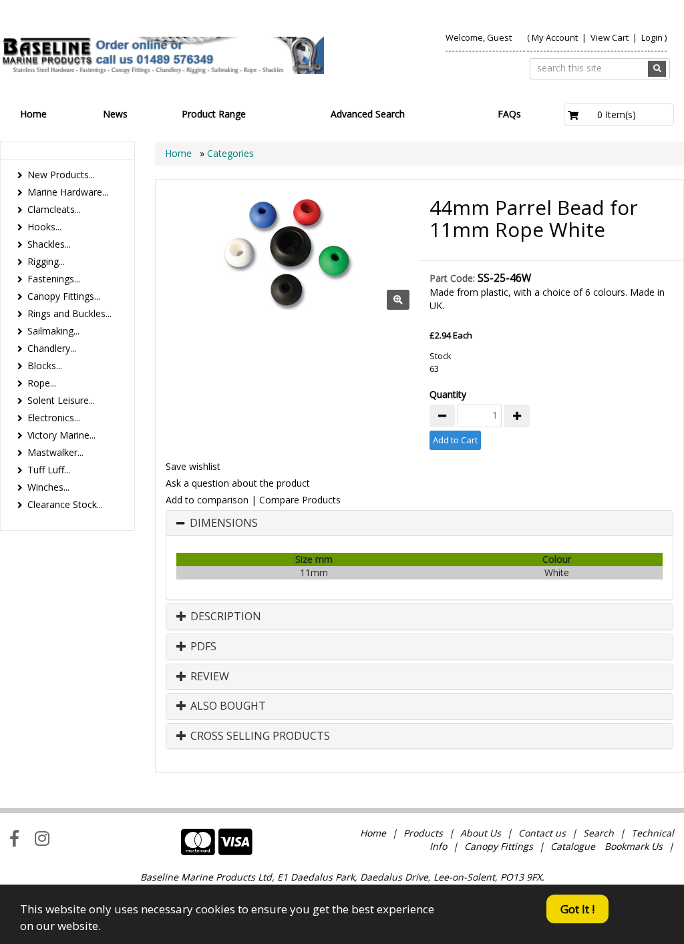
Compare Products (300, 499)
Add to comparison (207, 499)
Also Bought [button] (227, 706)
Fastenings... (53, 278)
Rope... (41, 383)
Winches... (48, 487)
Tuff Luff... (48, 469)
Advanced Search (368, 113)
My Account (555, 37)
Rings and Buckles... (69, 313)
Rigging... (46, 261)
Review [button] (208, 677)
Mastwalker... (55, 452)
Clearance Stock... (65, 504)
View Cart (610, 37)
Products (423, 833)
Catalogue (572, 846)
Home (33, 113)
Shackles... (49, 244)
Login (652, 37)
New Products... (61, 174)
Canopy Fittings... (63, 296)
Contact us (542, 833)
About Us (480, 833)
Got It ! (577, 909)
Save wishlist (193, 466)
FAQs (509, 113)
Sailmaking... (53, 330)
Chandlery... (51, 348)
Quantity (448, 394)
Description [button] (224, 617)
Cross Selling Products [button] (259, 736)
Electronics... (53, 417)
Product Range (214, 113)
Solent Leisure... (61, 400)
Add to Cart (455, 440)
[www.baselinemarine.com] (162, 55)
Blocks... (44, 365)
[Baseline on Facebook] (14, 838)
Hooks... (44, 226)
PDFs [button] (202, 647)
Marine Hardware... (67, 192)
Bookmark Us (634, 846)
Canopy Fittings (498, 846)
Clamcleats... (54, 209)
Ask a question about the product (238, 483)
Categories (230, 153)
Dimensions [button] (224, 523)
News (115, 113)
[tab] (419, 523)
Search (600, 833)
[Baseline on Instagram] (42, 838)
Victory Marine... (61, 435)
